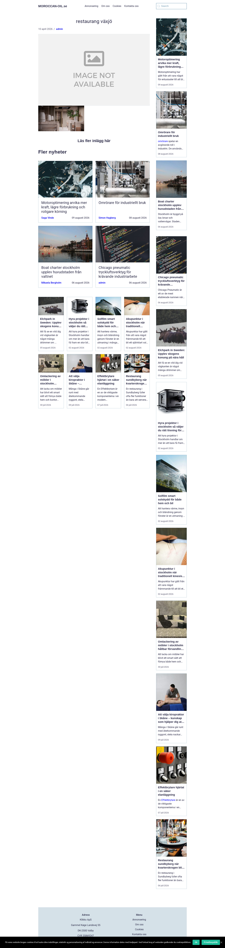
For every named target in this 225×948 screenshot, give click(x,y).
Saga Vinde (47, 217)
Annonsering (91, 6)
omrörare (163, 141)
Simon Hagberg (107, 217)
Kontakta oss (131, 6)
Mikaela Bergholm (51, 282)
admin (59, 29)
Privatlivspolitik (211, 942)
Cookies (117, 6)
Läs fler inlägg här (94, 141)
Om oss (105, 6)
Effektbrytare (168, 800)
